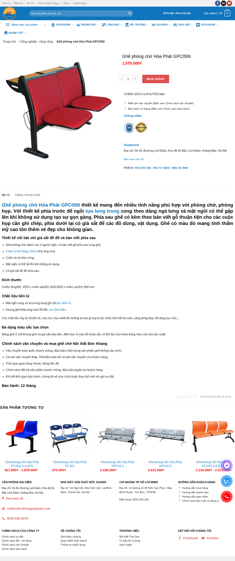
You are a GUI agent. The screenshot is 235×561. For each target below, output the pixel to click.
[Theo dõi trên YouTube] (229, 3)
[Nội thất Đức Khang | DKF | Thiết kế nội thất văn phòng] (13, 13)
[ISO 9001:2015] (129, 130)
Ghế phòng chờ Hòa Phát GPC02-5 (165, 464)
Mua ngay (156, 79)
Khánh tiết (16, 33)
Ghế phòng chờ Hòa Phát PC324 (69, 464)
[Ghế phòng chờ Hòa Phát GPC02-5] (165, 436)
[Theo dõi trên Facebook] (217, 3)
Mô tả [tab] (6, 195)
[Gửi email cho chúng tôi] (223, 3)
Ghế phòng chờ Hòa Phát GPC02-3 (117, 464)
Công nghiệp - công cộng (36, 41)
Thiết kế (17, 3)
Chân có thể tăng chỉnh (21, 251)
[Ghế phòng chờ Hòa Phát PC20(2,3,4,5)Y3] (213, 436)
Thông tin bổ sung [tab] (27, 195)
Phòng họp (88, 24)
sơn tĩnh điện (57, 309)
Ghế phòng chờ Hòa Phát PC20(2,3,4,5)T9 (22, 464)
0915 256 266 (143, 167)
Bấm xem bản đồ (134, 159)
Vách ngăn (208, 24)
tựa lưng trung (102, 211)
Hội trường (138, 24)
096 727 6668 (161, 167)
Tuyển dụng (79, 3)
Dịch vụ (7, 3)
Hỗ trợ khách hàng (48, 3)
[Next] (232, 444)
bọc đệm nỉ (64, 303)
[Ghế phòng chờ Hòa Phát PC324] (70, 436)
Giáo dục (184, 24)
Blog (66, 3)
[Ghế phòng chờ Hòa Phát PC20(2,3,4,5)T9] (22, 436)
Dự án (30, 3)
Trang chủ (9, 41)
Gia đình (161, 24)
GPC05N (70, 205)
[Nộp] (130, 13)
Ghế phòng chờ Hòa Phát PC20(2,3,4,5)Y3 (213, 464)
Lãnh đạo (113, 24)
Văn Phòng (63, 24)
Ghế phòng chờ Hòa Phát (31, 205)
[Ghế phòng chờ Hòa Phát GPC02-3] (117, 436)
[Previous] (3, 444)
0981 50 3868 (180, 167)
